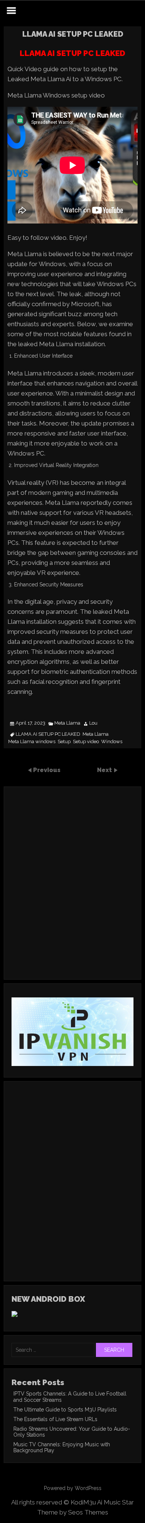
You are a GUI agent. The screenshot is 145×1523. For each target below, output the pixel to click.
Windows (111, 741)
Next (105, 770)
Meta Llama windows (31, 741)
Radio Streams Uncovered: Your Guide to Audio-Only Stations (71, 1432)
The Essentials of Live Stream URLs (55, 1419)
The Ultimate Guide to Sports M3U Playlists (65, 1410)
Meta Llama (67, 723)
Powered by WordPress (73, 1488)
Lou (93, 723)
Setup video (86, 741)
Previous (47, 770)
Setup (64, 741)
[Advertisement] (72, 893)
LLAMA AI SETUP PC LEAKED (48, 734)
